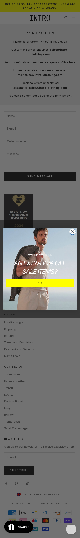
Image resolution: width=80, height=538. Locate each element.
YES (40, 283)
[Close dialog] (72, 232)
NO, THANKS (40, 294)
